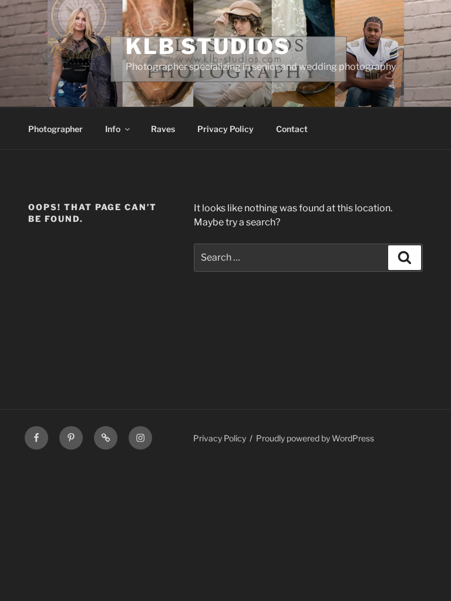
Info (112, 129)
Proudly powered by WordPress (315, 438)
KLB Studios (208, 46)
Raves (163, 129)
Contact (292, 129)
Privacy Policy (225, 129)
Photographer (55, 129)
